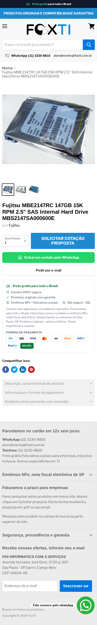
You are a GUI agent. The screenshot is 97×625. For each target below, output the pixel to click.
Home (7, 68)
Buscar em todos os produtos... (24, 609)
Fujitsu (14, 225)
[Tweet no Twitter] (14, 369)
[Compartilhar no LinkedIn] (22, 369)
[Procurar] (89, 45)
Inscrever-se (75, 585)
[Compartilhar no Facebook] (5, 369)
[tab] (48, 383)
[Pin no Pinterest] (31, 369)
